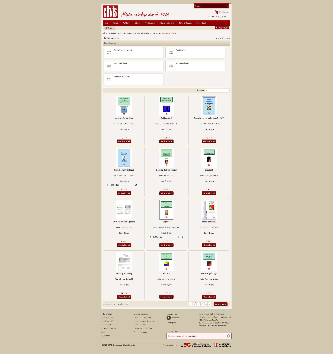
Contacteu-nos (107, 317)
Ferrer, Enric (169, 175)
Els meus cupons (140, 332)
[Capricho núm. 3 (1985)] (124, 158)
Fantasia (166, 273)
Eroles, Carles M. (211, 227)
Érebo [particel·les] (124, 273)
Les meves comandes (142, 317)
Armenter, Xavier (169, 279)
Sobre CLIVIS (201, 23)
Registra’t (223, 28)
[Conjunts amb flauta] (109, 79)
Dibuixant (209, 170)
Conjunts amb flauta (122, 76)
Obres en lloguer (185, 23)
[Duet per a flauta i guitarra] (124, 210)
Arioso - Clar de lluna (124, 118)
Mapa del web (221, 16)
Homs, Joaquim (126, 227)
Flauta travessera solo (123, 50)
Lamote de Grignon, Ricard (169, 227)
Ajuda (103, 332)
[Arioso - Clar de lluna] (124, 106)
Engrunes (166, 221)
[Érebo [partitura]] (209, 210)
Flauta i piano (181, 50)
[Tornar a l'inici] (104, 33)
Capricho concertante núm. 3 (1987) (209, 118)
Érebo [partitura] (209, 221)
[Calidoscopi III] (166, 106)
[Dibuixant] (209, 158)
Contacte (210, 16)
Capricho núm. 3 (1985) (124, 170)
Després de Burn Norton (166, 170)
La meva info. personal (143, 328)
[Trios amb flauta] (171, 66)
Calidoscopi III (166, 118)
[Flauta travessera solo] (109, 53)
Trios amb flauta (182, 63)
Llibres (137, 23)
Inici (106, 23)
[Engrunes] (166, 210)
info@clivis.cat (220, 326)
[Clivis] (111, 11)
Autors (115, 23)
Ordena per (199, 90)
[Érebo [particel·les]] (124, 261)
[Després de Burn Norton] (166, 158)
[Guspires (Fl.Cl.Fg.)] (209, 261)
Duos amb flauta (120, 63)
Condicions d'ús (107, 321)
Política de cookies (108, 328)
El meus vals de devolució (144, 321)
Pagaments (105, 336)
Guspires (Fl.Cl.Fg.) (209, 273)
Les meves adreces (141, 325)
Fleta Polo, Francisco (211, 123)
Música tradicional (167, 23)
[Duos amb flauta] (109, 66)
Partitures (126, 23)
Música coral (150, 23)
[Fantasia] (166, 261)
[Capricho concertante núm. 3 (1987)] (209, 106)
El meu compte (141, 313)
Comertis (131, 345)
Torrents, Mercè (211, 175)
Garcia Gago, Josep (126, 123)
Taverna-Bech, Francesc (169, 123)
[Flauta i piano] (171, 53)
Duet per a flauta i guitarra (124, 221)
